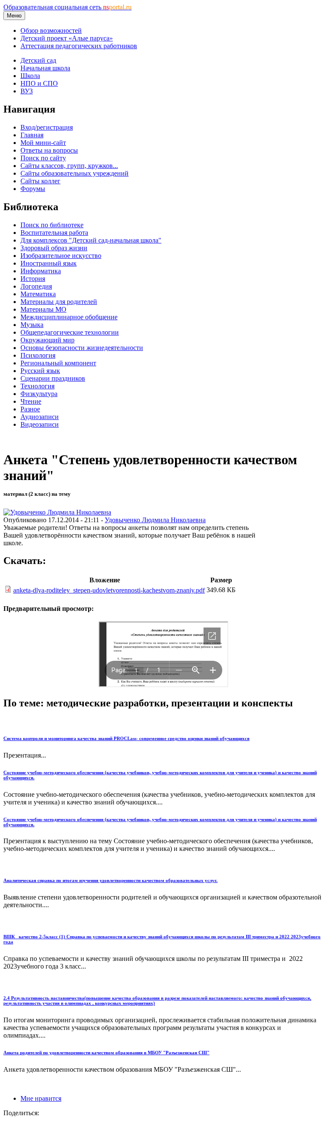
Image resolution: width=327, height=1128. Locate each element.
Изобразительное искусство (60, 255)
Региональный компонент (58, 363)
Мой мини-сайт (43, 142)
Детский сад (38, 60)
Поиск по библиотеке (51, 224)
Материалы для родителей (58, 301)
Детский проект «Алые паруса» (66, 38)
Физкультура (38, 393)
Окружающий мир (47, 340)
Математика (38, 294)
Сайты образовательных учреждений (74, 173)
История (32, 278)
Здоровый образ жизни (53, 248)
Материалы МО (43, 309)
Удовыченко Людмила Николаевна (155, 520)
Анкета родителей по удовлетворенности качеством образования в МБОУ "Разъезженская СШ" (106, 1052)
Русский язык (40, 370)
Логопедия (36, 286)
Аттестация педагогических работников (78, 45)
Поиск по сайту (43, 158)
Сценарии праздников (52, 378)
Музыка (31, 324)
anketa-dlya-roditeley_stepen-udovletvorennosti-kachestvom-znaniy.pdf (109, 590)
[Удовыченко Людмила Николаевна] (57, 512)
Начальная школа (45, 68)
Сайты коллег (40, 181)
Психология (37, 355)
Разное (30, 409)
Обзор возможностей (51, 30)
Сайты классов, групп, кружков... (69, 165)
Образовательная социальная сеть (67, 7)
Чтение (30, 401)
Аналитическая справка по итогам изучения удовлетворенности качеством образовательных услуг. (110, 880)
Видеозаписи (39, 424)
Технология (37, 386)
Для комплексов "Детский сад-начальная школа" (90, 240)
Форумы (32, 188)
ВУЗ (26, 91)
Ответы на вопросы (49, 150)
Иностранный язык (48, 263)
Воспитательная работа (54, 232)
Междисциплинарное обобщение (69, 317)
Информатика (40, 271)
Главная (31, 135)
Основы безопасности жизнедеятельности (81, 347)
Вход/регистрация (46, 127)
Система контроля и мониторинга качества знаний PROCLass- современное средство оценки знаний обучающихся (126, 738)
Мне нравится (40, 1098)
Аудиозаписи (39, 416)
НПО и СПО (39, 83)
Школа (30, 75)
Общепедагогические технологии (69, 332)
